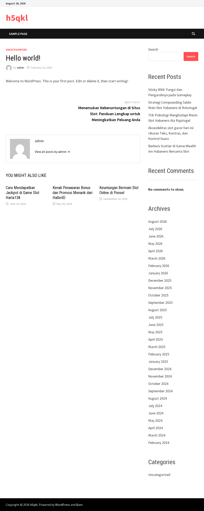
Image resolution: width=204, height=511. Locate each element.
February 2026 (158, 265)
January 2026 (158, 273)
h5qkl (17, 17)
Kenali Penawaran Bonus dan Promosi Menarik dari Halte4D (72, 192)
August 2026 (157, 221)
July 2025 (155, 317)
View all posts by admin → (52, 152)
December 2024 (159, 369)
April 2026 (155, 251)
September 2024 (160, 391)
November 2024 (160, 376)
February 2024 (158, 442)
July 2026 (155, 229)
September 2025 (160, 302)
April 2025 (155, 339)
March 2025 (156, 346)
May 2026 (155, 243)
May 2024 (155, 420)
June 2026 (155, 236)
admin (20, 67)
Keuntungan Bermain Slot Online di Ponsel (118, 190)
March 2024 (156, 435)
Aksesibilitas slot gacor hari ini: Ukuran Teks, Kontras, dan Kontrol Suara (171, 133)
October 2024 (158, 383)
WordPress (62, 505)
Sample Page (18, 34)
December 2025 (159, 280)
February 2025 (158, 354)
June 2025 (155, 324)
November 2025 (160, 287)
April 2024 (155, 428)
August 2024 (157, 398)
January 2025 (158, 361)
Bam (79, 505)
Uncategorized (16, 49)
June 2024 (155, 413)
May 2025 (155, 332)
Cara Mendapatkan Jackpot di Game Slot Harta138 (22, 192)
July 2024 (155, 405)
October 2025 (158, 295)
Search (153, 49)
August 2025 (157, 310)
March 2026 (156, 258)
